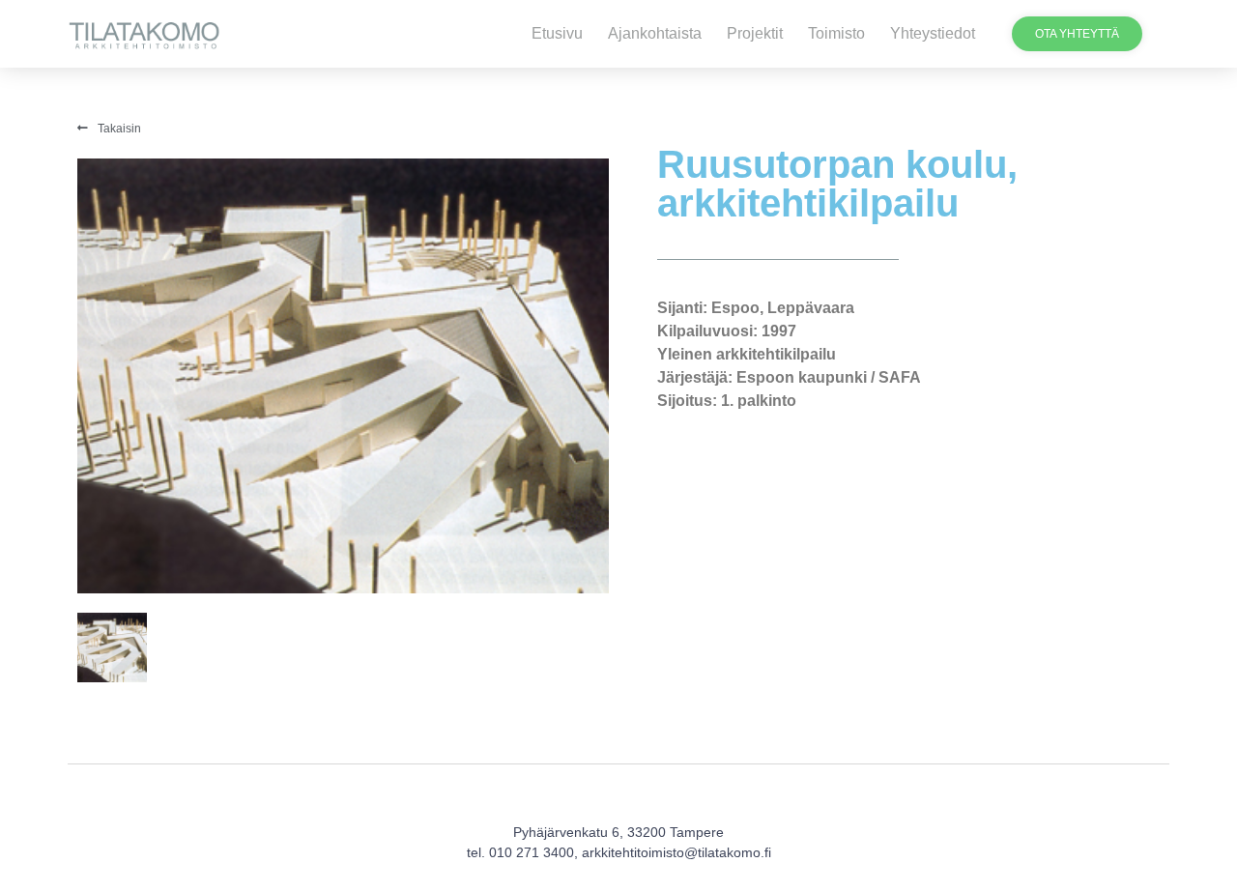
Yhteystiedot (932, 33)
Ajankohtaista (655, 33)
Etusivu (557, 33)
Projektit (755, 33)
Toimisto (836, 33)
